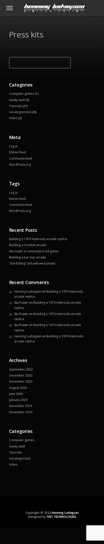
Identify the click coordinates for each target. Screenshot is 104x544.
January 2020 (18, 400)
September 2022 (21, 369)
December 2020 (20, 375)
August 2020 (18, 388)
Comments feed (20, 158)
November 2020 (20, 381)
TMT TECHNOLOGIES (61, 517)
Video (13, 118)
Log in (13, 146)
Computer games (21, 94)
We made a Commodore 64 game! (34, 251)
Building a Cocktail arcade (27, 245)
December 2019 (20, 406)
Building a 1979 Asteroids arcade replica (38, 239)
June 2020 (16, 394)
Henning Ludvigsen (27, 291)
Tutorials (15, 106)
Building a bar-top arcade (27, 257)
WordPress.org (20, 164)
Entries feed (17, 152)
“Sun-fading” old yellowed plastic (32, 263)
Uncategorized (19, 112)
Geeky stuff (17, 100)
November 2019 (20, 412)
